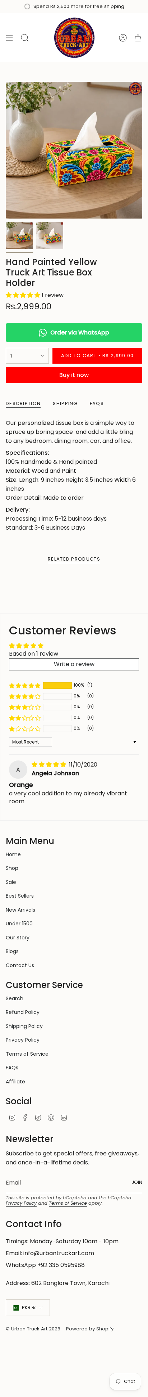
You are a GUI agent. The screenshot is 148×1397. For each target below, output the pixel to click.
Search (14, 998)
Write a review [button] (74, 664)
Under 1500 (19, 923)
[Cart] (137, 37)
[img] (50, 764)
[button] (24, 295)
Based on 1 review (33, 654)
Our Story (17, 937)
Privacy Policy (23, 1039)
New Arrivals (20, 909)
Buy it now (74, 375)
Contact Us (20, 965)
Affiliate (15, 1081)
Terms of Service (27, 1053)
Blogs (12, 951)
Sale (11, 882)
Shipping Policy (24, 1026)
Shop (12, 868)
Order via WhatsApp (79, 332)
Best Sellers (20, 895)
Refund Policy (23, 1012)
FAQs (12, 1067)
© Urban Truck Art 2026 (33, 1328)
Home (13, 854)
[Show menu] (9, 37)
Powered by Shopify (90, 1328)
